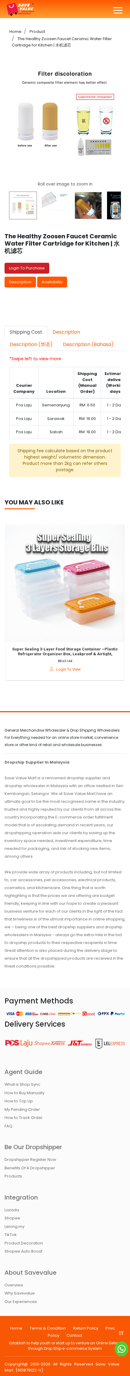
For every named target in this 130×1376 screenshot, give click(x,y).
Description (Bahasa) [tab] (88, 344)
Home (15, 31)
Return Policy (85, 1328)
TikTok (11, 1235)
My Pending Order (22, 1109)
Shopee (12, 1218)
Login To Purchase (27, 268)
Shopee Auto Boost (23, 1251)
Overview (14, 1285)
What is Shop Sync (22, 1084)
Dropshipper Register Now (30, 1159)
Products (13, 1176)
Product (37, 31)
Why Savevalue (20, 1293)
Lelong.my (14, 1226)
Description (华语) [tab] (31, 344)
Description (20, 282)
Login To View (60, 669)
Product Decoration (24, 1243)
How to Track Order (24, 1117)
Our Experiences (21, 1301)
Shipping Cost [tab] (26, 332)
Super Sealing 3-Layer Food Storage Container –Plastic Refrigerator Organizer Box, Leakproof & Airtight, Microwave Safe (59, 654)
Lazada (12, 1210)
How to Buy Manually (24, 1093)
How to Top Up (19, 1101)
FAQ (8, 1126)
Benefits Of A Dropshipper (30, 1168)
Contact (74, 1335)
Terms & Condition (48, 1328)
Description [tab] (66, 332)
